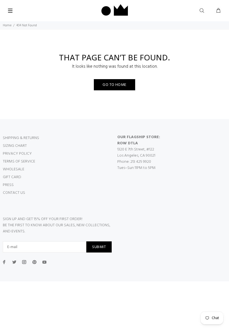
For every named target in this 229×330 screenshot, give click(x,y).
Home (7, 25)
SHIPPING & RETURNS (21, 138)
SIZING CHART (15, 146)
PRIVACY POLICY (17, 153)
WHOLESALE (13, 169)
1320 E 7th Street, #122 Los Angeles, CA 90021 (136, 152)
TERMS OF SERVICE (19, 161)
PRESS (8, 185)
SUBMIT (99, 247)
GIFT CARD (12, 177)
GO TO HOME (114, 85)
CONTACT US (14, 193)
